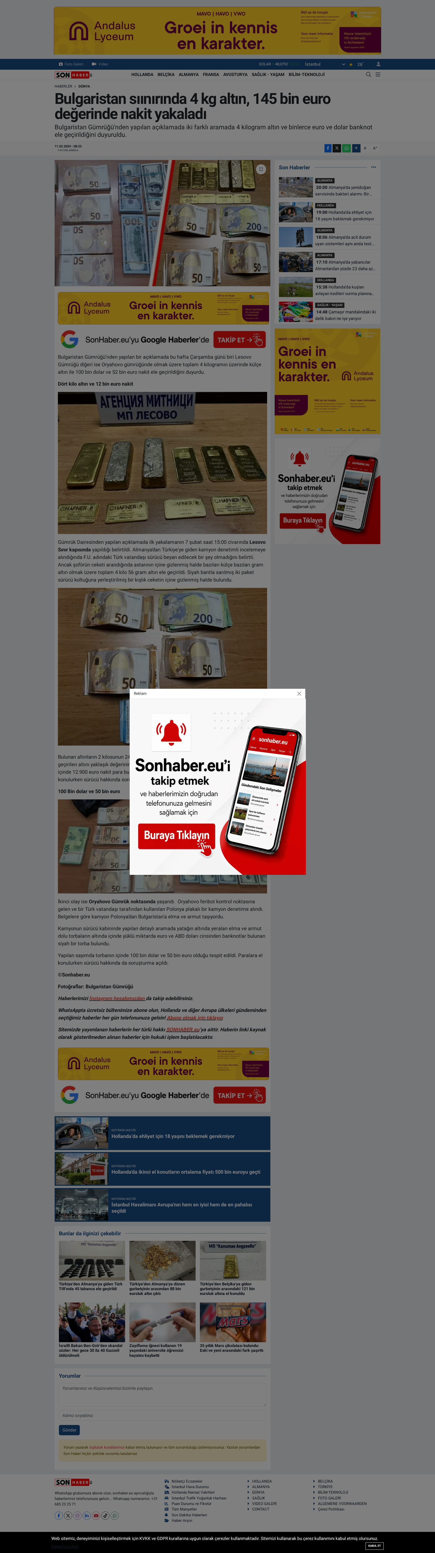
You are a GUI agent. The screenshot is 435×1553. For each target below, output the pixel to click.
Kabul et (374, 1545)
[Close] (299, 694)
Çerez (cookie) (65, 1546)
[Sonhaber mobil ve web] (218, 786)
